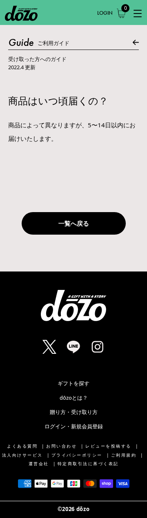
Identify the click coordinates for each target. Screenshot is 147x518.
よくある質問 (22, 446)
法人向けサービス (22, 455)
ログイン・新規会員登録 (74, 426)
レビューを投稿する (108, 446)
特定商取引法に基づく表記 (88, 463)
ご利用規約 (124, 455)
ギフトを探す (73, 383)
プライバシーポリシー (76, 455)
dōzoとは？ (74, 397)
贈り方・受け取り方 (74, 412)
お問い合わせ (61, 446)
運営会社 (39, 463)
